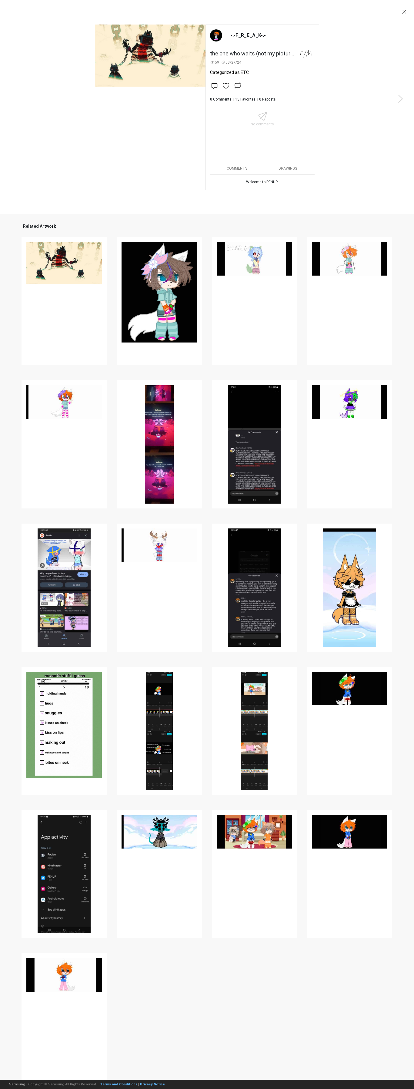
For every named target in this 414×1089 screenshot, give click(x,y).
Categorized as (229, 72)
